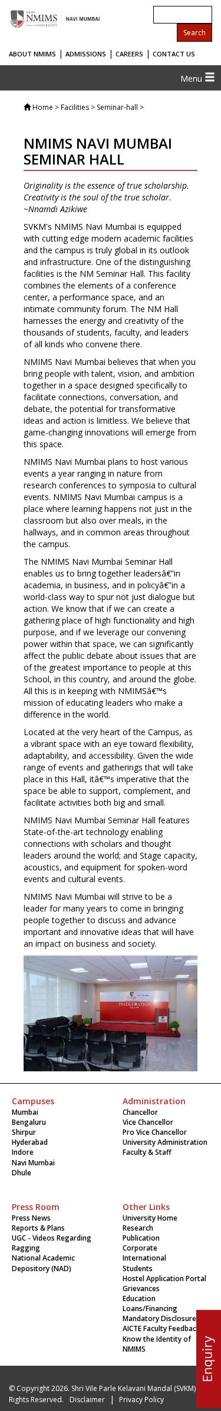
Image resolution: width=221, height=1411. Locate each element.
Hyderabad (30, 1142)
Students (138, 1268)
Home (42, 107)
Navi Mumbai (33, 1163)
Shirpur (24, 1132)
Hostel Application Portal (164, 1278)
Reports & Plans (38, 1228)
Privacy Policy (141, 1400)
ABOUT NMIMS (32, 53)
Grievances (141, 1288)
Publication (141, 1238)
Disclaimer (87, 1400)
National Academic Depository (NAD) (43, 1263)
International (144, 1258)
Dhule (21, 1173)
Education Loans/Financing (150, 1303)
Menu (192, 78)
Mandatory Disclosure (159, 1318)
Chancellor (140, 1112)
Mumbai (25, 1112)
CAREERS (129, 53)
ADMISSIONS (85, 53)
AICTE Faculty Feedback (161, 1328)
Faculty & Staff (147, 1152)
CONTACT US (174, 53)
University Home (150, 1218)
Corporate (140, 1248)
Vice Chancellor (148, 1122)
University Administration (165, 1142)
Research (138, 1228)
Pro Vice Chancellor (155, 1132)
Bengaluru (29, 1122)
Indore (23, 1152)
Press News (31, 1218)
